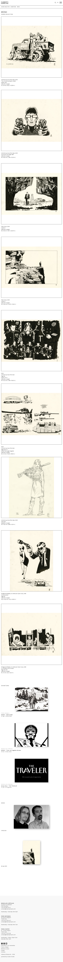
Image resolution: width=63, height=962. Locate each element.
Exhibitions (13, 6)
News (18, 6)
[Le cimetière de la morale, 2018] (31, 634)
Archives (3, 952)
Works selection (5, 6)
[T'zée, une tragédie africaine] (31, 735)
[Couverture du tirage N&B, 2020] (31, 120)
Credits (3, 950)
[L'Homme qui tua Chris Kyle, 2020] (31, 340)
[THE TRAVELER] (31, 770)
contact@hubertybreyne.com (8, 909)
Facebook (2, 943)
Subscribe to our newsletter (8, 945)
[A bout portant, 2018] (31, 560)
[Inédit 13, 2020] (31, 267)
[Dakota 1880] (31, 699)
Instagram (4, 943)
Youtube (6, 943)
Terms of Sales (5, 947)
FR (57, 2)
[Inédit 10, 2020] (31, 193)
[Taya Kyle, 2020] (31, 487)
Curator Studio (10, 956)
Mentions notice (5, 948)
